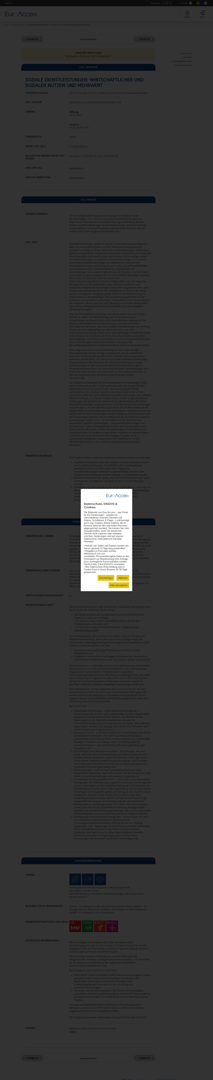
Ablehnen (123, 578)
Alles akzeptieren (119, 585)
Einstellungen (106, 578)
